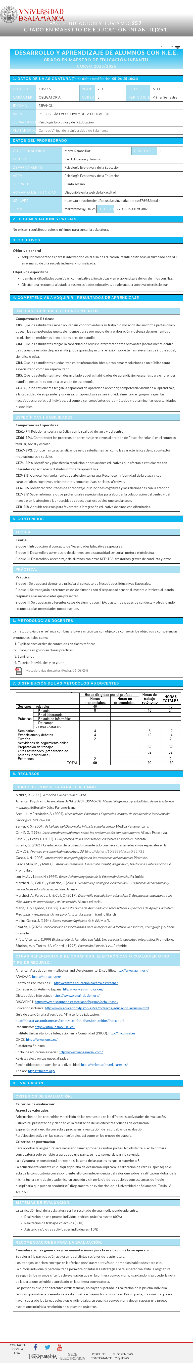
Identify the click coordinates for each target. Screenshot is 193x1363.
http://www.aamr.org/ (133, 970)
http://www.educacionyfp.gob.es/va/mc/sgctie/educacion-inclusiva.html (97, 1008)
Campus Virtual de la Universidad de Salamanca (73, 130)
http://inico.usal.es (122, 1033)
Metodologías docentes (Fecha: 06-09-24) (57, 670)
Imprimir (167, 46)
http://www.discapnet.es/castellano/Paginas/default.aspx (76, 1002)
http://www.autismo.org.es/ (83, 989)
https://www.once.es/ (42, 1039)
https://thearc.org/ (41, 1071)
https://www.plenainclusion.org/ (76, 995)
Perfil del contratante (99, 1356)
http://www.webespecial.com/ (81, 1052)
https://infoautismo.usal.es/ (55, 1027)
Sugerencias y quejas (122, 1356)
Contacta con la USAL (18, 1347)
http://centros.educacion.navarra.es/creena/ (86, 983)
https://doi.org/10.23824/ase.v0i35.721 (114, 851)
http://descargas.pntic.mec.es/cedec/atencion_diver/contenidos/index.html (70, 1021)
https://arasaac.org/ (46, 977)
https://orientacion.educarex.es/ (104, 1065)
